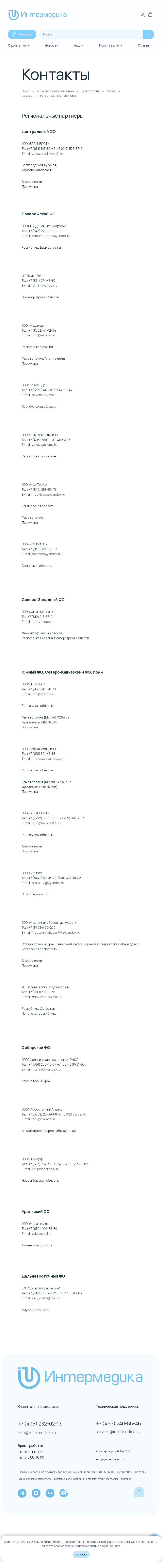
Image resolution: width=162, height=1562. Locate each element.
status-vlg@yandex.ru (48, 883)
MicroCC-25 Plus (58, 782)
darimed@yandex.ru (46, 554)
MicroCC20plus (57, 717)
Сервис (27, 95)
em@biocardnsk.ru (45, 1169)
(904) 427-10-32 (69, 878)
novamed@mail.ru (44, 395)
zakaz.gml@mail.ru (45, 444)
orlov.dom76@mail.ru (47, 997)
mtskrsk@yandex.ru (46, 1069)
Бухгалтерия (90, 91)
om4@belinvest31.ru (46, 823)
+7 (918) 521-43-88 (42, 753)
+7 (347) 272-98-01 (42, 231)
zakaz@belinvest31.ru (47, 153)
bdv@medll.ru (41, 1233)
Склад (111, 91)
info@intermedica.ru (37, 1432)
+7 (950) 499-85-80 (43, 1228)
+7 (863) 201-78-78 (42, 689)
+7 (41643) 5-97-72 (42, 1293)
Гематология (32, 358)
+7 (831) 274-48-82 (42, 280)
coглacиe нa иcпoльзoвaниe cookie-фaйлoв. (91, 1546)
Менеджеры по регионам (55, 91)
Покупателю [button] (109, 45)
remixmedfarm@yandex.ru (51, 236)
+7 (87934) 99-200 (42, 927)
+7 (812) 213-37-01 (41, 616)
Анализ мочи (32, 181)
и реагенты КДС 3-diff (39, 722)
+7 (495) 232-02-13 (40, 1423)
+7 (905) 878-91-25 (72, 818)
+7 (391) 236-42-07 (42, 1064)
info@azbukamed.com (48, 758)
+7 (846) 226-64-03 (43, 549)
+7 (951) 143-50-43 (42, 148)
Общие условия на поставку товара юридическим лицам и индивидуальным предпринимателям (83, 1472)
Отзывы (144, 45)
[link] (142, 14)
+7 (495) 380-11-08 (42, 440)
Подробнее (125, 1478)
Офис (25, 91)
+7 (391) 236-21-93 (71, 1064)
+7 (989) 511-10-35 (42, 992)
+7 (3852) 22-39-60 (43, 1114)
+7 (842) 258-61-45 (42, 489)
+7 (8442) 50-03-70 (42, 878)
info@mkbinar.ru (43, 335)
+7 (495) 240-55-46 (118, 1423)
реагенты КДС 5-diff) (41, 787)
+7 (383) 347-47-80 (42, 1164)
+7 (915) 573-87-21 (70, 148)
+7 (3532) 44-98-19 (42, 390)
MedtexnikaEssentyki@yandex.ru (56, 932)
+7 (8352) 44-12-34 (42, 330)
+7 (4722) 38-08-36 (43, 818)
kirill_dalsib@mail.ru (46, 1298)
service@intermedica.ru (118, 1431)
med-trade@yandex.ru (48, 494)
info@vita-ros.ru (43, 694)
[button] (150, 14)
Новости (51, 45)
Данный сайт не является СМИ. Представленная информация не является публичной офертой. (69, 1478)
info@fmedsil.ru (43, 621)
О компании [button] (17, 45)
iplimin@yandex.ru (44, 285)
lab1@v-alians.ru (43, 1119)
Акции (78, 45)
